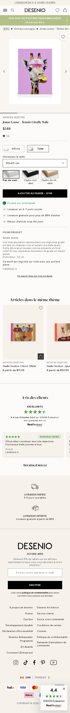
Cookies (41, 631)
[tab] (9, 112)
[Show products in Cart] (65, 10)
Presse (29, 613)
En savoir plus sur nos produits (35, 276)
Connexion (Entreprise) (20, 652)
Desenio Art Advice (48, 607)
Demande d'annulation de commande (51, 644)
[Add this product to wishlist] (63, 36)
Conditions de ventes (49, 625)
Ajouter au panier (35, 193)
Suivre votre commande (50, 619)
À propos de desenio (21, 607)
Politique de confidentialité (52, 637)
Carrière (28, 619)
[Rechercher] (12, 10)
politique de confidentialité (35, 592)
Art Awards (27, 646)
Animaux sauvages (24, 28)
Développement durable (19, 625)
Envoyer (35, 585)
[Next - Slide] (66, 71)
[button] (53, 697)
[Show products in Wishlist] (57, 10)
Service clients (45, 613)
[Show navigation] (5, 10)
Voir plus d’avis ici (35, 464)
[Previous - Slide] (4, 71)
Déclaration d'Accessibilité (17, 631)
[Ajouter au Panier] (41, 356)
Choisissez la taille (14, 156)
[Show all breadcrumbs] (6, 29)
